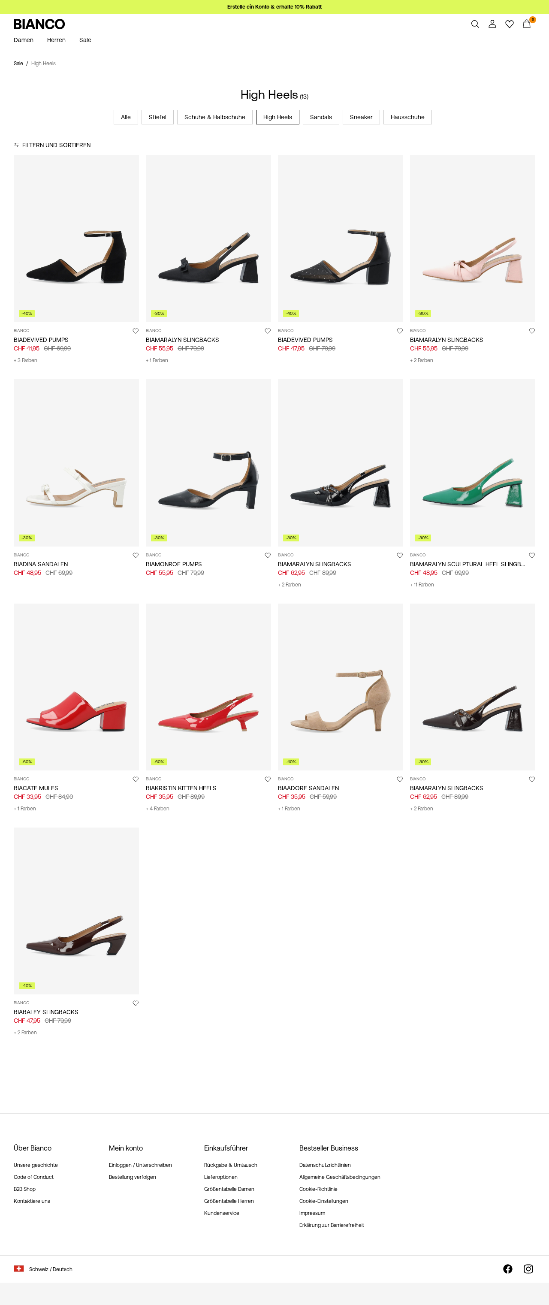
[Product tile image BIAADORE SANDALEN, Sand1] (340, 687)
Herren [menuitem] (56, 39)
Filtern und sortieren (56, 145)
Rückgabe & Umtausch (230, 1165)
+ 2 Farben (421, 360)
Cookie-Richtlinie (318, 1189)
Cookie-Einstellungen (323, 1201)
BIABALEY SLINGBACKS (46, 1012)
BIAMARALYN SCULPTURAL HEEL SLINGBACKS (473, 564)
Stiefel (157, 117)
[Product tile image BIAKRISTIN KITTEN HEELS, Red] (208, 687)
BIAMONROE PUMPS (174, 564)
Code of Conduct (34, 1177)
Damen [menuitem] (23, 39)
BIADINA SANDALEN (41, 564)
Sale (18, 63)
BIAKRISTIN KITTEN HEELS (181, 788)
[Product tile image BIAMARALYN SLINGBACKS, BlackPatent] (340, 462)
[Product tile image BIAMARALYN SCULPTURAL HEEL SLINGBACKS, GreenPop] (472, 462)
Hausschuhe (408, 117)
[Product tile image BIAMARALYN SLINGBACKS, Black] (208, 238)
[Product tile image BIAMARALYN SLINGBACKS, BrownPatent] (472, 687)
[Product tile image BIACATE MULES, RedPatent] (76, 687)
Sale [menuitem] (85, 39)
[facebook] (508, 1269)
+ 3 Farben (25, 360)
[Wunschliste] (509, 24)
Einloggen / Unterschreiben (140, 1165)
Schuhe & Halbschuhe (214, 117)
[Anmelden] (492, 24)
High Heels (277, 117)
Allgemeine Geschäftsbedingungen (339, 1177)
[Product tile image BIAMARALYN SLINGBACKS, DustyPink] (472, 238)
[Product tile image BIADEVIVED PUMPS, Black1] (76, 238)
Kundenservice (221, 1213)
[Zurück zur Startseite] (39, 24)
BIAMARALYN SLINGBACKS (182, 339)
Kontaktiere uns (32, 1201)
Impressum (312, 1213)
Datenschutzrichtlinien (325, 1165)
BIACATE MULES (36, 788)
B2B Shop (25, 1189)
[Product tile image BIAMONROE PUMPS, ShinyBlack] (208, 462)
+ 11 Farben (422, 585)
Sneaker (361, 117)
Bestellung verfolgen (132, 1177)
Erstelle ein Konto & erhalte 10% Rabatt (274, 7)
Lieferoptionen (221, 1177)
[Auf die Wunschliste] (135, 331)
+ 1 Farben (157, 360)
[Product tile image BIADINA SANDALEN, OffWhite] (76, 462)
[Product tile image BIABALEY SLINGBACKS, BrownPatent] (76, 911)
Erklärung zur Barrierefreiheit (331, 1225)
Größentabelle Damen (229, 1189)
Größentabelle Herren (229, 1201)
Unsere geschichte (36, 1165)
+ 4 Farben (157, 809)
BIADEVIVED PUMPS (41, 339)
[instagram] (528, 1269)
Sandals (321, 117)
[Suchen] (475, 24)
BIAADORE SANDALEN (308, 788)
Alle (126, 117)
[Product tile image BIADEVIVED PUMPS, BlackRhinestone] (340, 238)
